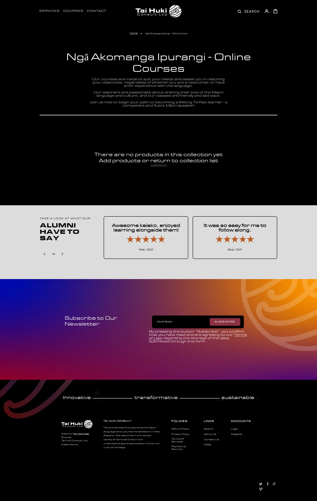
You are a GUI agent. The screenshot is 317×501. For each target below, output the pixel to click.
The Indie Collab (81, 434)
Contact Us (211, 440)
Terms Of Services (177, 440)
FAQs (207, 445)
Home (134, 33)
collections (158, 165)
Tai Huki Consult (71, 441)
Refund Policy (180, 429)
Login (234, 429)
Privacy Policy (180, 434)
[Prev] (44, 254)
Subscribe (225, 322)
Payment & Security (178, 448)
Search (209, 429)
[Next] (62, 254)
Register (237, 434)
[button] (249, 11)
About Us (210, 434)
